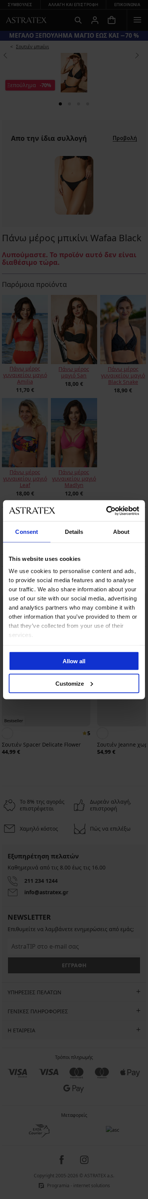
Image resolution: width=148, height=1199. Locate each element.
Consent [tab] (26, 532)
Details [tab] (74, 532)
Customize (69, 683)
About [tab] (121, 532)
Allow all (74, 661)
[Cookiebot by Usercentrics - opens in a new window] (106, 511)
